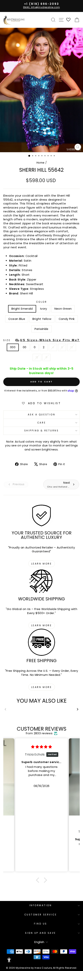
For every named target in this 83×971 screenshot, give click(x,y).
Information (40, 905)
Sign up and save (40, 933)
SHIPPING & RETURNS (41, 430)
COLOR (41, 301)
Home (40, 163)
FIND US (40, 923)
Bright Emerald (22, 309)
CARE (41, 422)
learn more (41, 563)
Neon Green (63, 309)
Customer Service (40, 914)
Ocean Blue (16, 319)
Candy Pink (67, 319)
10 (71, 347)
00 (24, 347)
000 (12, 347)
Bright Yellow (41, 319)
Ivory (43, 309)
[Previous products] (5, 709)
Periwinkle (41, 329)
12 (37, 357)
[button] (38, 880)
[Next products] (77, 709)
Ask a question (41, 414)
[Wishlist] (68, 20)
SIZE (41, 340)
